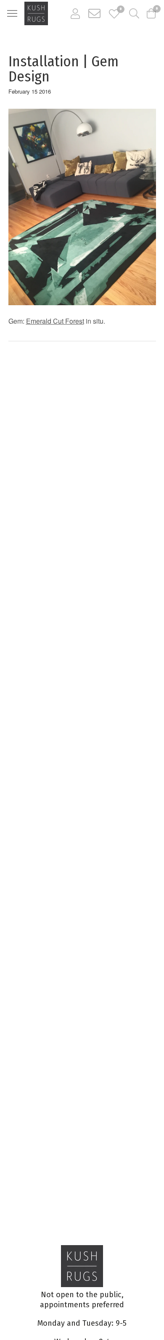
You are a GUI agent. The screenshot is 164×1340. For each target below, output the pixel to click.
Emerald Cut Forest (55, 321)
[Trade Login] (75, 13)
